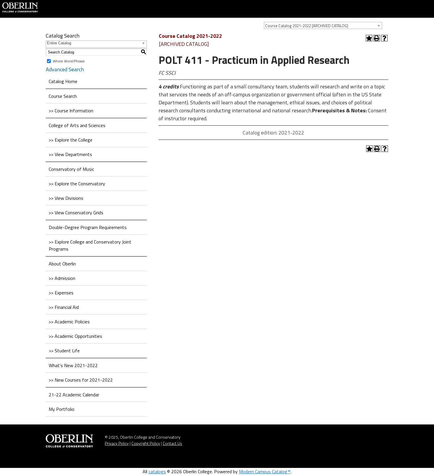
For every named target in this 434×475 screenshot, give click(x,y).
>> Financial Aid (64, 307)
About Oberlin (62, 263)
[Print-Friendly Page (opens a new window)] (376, 38)
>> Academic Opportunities (75, 336)
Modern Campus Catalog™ (265, 471)
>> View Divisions (66, 198)
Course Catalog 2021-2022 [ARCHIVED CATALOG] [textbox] (306, 26)
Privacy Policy (117, 443)
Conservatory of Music (71, 169)
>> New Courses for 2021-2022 (81, 379)
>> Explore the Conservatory (77, 183)
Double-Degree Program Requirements (88, 227)
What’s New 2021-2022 (73, 365)
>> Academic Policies (69, 321)
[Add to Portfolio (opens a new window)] (369, 38)
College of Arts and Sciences (77, 125)
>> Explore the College (70, 139)
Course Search (63, 96)
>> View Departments (70, 154)
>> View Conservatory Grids (76, 212)
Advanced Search (65, 69)
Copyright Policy (145, 443)
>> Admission (62, 278)
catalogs (157, 471)
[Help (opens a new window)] (384, 38)
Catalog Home (63, 81)
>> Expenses (61, 292)
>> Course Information (71, 110)
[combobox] (323, 25)
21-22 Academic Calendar (74, 394)
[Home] (20, 6)
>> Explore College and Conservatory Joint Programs (90, 245)
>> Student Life (64, 350)
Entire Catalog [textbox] (59, 43)
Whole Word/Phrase (69, 61)
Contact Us (172, 443)
